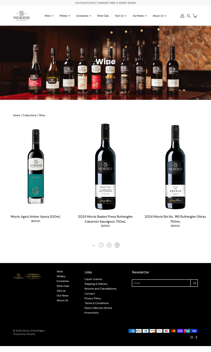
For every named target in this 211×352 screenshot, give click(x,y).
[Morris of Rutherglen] (21, 16)
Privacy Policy (93, 298)
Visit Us (119, 15)
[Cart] (195, 15)
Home (16, 115)
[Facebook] (196, 337)
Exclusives (82, 15)
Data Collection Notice (98, 308)
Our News (138, 15)
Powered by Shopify (24, 334)
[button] (189, 16)
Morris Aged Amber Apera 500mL (36, 217)
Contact (90, 293)
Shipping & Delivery (96, 284)
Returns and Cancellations (100, 288)
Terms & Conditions (97, 303)
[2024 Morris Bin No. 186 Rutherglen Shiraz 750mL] (175, 166)
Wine (47, 15)
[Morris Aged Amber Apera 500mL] (36, 166)
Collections (29, 115)
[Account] (182, 15)
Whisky (63, 15)
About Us (158, 15)
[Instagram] (191, 337)
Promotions (92, 312)
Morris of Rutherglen (34, 330)
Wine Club (103, 15)
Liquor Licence (93, 279)
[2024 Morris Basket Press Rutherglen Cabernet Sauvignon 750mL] (105, 166)
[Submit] (194, 283)
